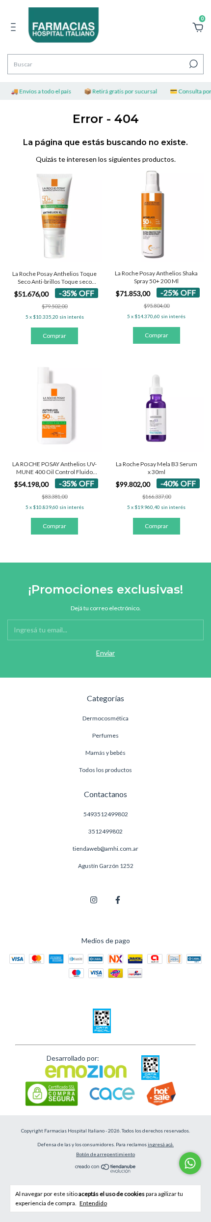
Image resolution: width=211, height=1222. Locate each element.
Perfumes (105, 735)
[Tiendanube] (105, 1170)
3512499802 (105, 831)
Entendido (93, 1203)
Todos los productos (105, 770)
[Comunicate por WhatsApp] (190, 1163)
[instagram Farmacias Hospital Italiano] (94, 900)
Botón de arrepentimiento (105, 1154)
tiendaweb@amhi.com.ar (105, 848)
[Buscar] (192, 64)
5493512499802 (105, 814)
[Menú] (15, 28)
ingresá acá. (161, 1144)
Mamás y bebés (105, 752)
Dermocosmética (105, 718)
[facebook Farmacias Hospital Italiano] (118, 900)
